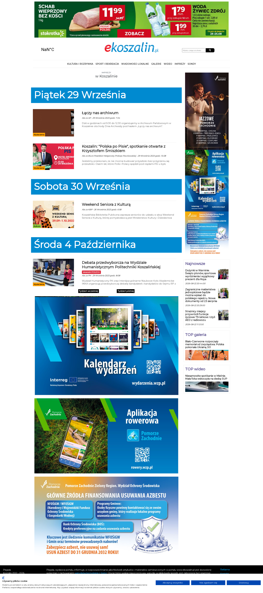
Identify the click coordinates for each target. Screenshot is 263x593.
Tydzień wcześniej (88, 291)
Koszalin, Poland (58, 49)
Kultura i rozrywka (80, 64)
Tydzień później (126, 291)
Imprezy (180, 64)
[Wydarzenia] (53, 122)
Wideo (168, 64)
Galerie (156, 64)
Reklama (225, 569)
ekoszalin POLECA (91, 272)
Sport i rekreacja (107, 64)
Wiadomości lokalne (135, 64)
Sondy (192, 64)
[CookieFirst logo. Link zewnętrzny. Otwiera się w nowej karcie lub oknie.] (3, 578)
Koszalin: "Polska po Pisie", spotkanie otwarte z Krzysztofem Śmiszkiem (123, 148)
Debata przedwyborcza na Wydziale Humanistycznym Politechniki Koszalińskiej (121, 264)
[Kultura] (53, 214)
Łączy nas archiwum (100, 113)
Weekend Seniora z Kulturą (106, 204)
